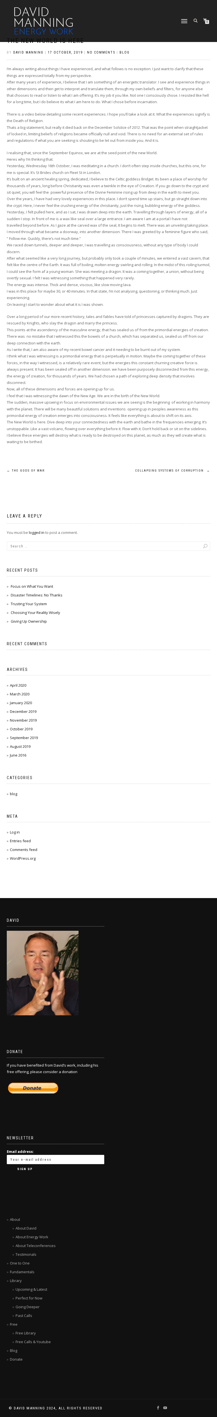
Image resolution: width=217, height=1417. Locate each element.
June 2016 (18, 755)
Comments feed (23, 849)
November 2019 (23, 720)
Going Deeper (28, 1306)
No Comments (101, 52)
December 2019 (23, 711)
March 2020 (19, 694)
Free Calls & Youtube (33, 1341)
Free (14, 1324)
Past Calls (24, 1315)
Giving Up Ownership (29, 621)
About (15, 1219)
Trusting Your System (29, 603)
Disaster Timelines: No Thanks (36, 595)
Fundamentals (22, 1271)
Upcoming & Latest (31, 1289)
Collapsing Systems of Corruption (172, 470)
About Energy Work (32, 1236)
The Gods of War (26, 470)
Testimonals (26, 1254)
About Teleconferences (36, 1245)
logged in (36, 532)
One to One (20, 1263)
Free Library (26, 1333)
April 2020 (18, 685)
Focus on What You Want (32, 586)
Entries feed (20, 840)
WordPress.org (23, 858)
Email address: (20, 1151)
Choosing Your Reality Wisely (35, 612)
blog (125, 52)
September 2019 (24, 737)
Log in (15, 832)
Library (16, 1280)
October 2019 (21, 728)
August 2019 (20, 746)
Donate (16, 1359)
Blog (13, 1350)
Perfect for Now (29, 1298)
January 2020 (21, 702)
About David (26, 1228)
